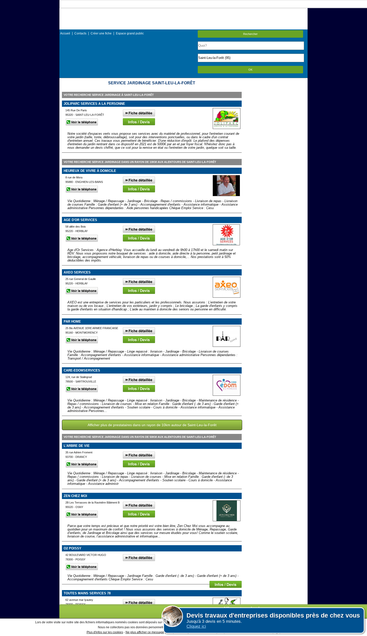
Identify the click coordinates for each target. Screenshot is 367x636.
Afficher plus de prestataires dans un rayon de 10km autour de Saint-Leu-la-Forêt (152, 425)
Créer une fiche (101, 33)
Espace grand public (130, 33)
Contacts (80, 33)
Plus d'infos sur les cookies (105, 632)
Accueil (65, 33)
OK (250, 69)
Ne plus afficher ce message (145, 632)
